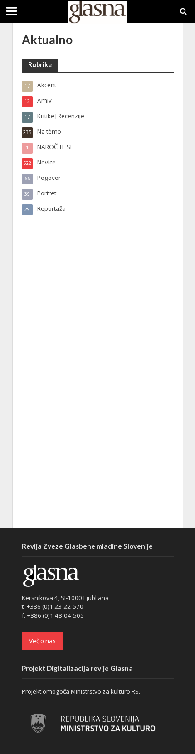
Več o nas (42, 641)
